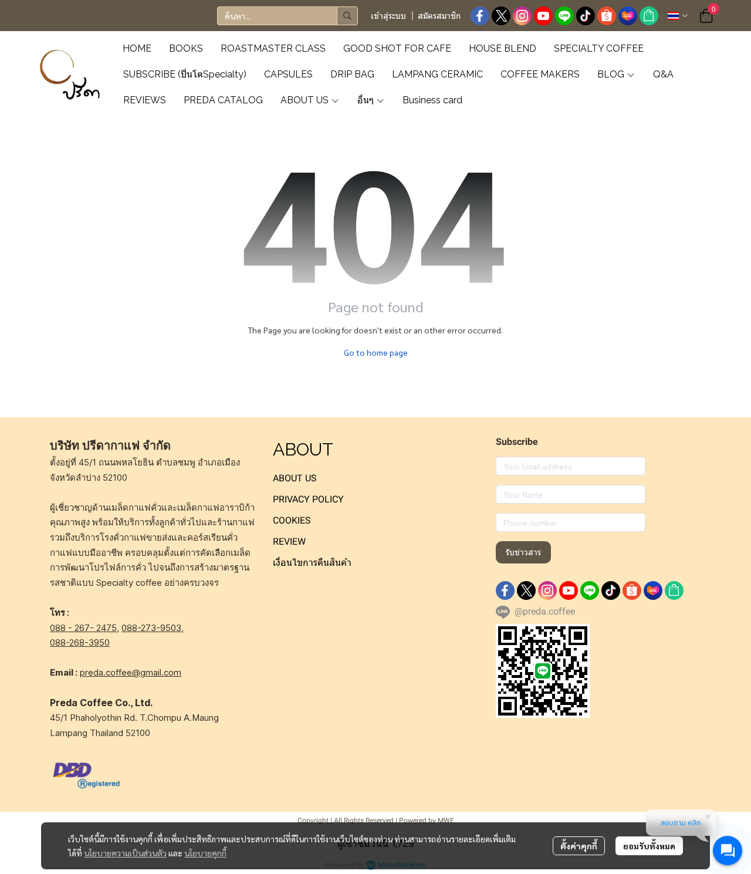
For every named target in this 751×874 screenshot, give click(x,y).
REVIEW (289, 541)
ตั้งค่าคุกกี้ (578, 846)
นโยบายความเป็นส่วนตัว (125, 853)
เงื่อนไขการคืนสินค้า (312, 562)
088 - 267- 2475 (83, 627)
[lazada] (627, 15)
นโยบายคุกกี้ (205, 853)
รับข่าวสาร (523, 552)
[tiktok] (585, 15)
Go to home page (376, 352)
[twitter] (501, 15)
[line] (564, 15)
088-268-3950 (80, 642)
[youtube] (543, 15)
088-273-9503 (151, 627)
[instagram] (522, 15)
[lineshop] (649, 15)
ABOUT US (295, 478)
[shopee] (606, 15)
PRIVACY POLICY (308, 499)
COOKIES (292, 520)
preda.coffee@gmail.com (130, 672)
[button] (287, 16)
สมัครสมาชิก (439, 16)
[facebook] (480, 15)
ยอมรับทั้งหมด (649, 846)
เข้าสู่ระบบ (388, 16)
